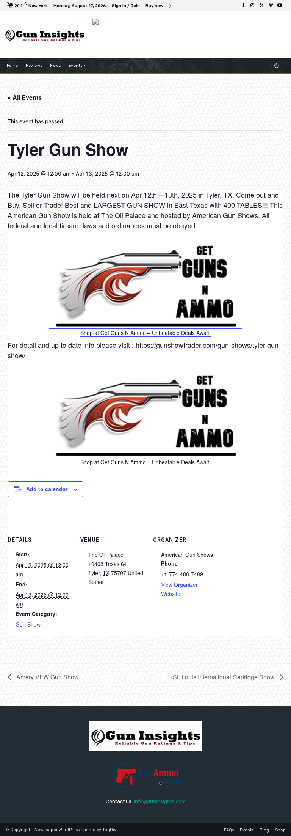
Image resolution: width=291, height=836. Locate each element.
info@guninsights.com (160, 801)
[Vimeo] (270, 5)
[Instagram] (252, 5)
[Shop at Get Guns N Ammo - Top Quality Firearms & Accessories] (145, 325)
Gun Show (28, 624)
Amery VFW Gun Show (47, 677)
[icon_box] (159, 7)
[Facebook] (243, 5)
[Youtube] (279, 5)
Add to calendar (46, 489)
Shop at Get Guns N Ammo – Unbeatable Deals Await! (145, 332)
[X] (261, 5)
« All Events (25, 97)
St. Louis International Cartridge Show (224, 677)
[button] (276, 65)
